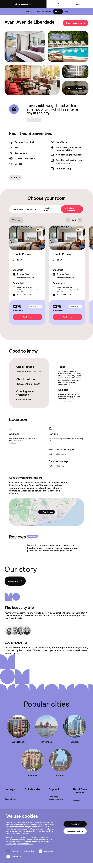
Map (66, 11)
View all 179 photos (74, 88)
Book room (27, 317)
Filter (17, 220)
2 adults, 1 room (47, 209)
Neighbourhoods (44, 11)
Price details (18, 311)
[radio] (14, 274)
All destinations (10, 797)
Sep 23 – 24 (34, 306)
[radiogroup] (27, 276)
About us (13, 581)
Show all (14, 177)
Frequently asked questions (56, 797)
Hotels (58, 11)
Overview (29, 11)
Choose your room (74, 23)
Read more (32, 120)
